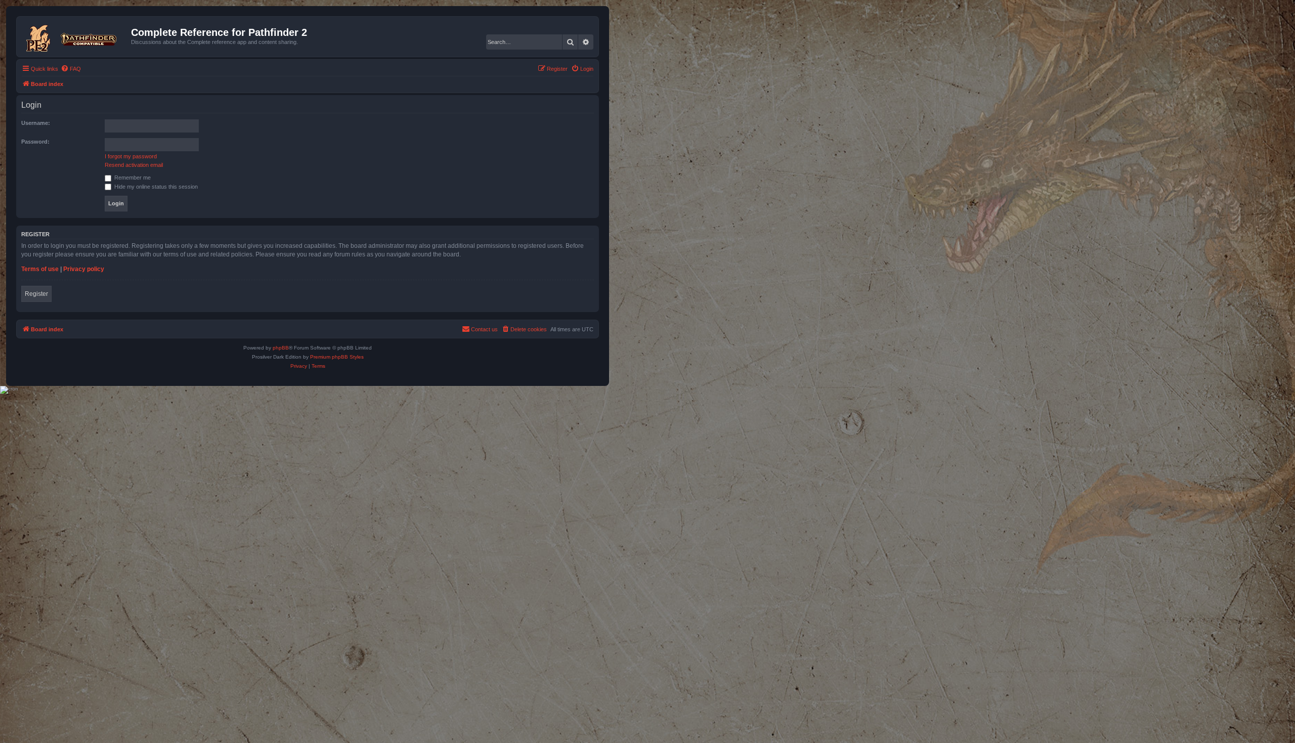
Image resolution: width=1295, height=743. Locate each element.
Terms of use (40, 269)
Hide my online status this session (155, 187)
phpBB (281, 348)
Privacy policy (83, 269)
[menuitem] (71, 69)
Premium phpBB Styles (337, 357)
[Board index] (75, 36)
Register (36, 293)
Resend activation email (134, 165)
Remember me (132, 177)
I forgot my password (131, 156)
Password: (35, 142)
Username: (35, 123)
